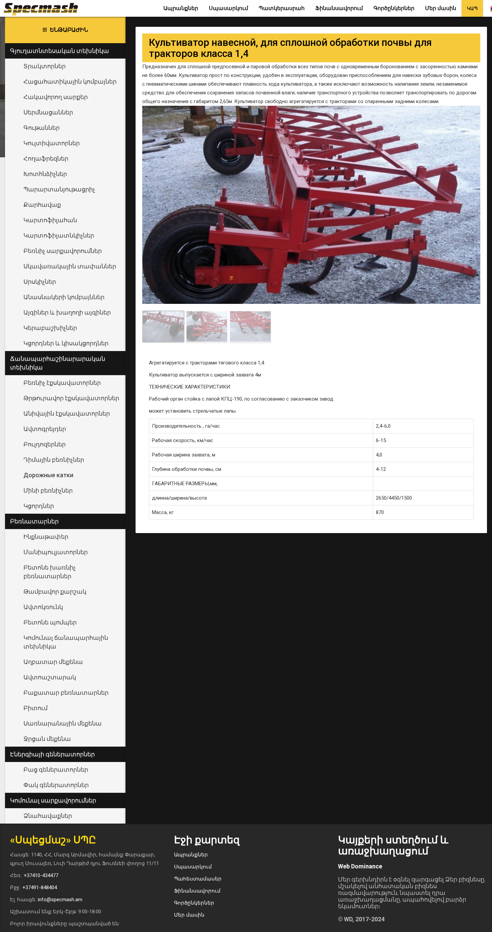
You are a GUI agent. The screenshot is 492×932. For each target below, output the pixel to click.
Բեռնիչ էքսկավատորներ (62, 382)
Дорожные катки (48, 475)
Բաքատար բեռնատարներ (65, 692)
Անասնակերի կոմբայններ (63, 297)
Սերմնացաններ (48, 112)
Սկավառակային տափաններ (69, 266)
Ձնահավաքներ (47, 815)
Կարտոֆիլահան (50, 220)
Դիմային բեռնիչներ (53, 459)
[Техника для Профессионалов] (43, 8)
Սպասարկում (228, 8)
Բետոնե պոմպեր (50, 622)
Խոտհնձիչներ (45, 173)
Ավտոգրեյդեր (44, 428)
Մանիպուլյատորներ (55, 552)
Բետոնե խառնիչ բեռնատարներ (49, 572)
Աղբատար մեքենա (53, 661)
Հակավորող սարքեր (55, 96)
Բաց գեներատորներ (55, 769)
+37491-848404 (39, 887)
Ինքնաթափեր (45, 536)
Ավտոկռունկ (43, 606)
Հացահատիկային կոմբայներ (69, 81)
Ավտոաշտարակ (49, 677)
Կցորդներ (38, 505)
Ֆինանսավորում (339, 8)
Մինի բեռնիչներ (48, 490)
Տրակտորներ (44, 66)
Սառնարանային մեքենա (62, 723)
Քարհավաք (42, 204)
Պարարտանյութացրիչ (59, 189)
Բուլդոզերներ (44, 444)
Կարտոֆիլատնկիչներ (58, 235)
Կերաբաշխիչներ (50, 327)
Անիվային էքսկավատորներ (66, 413)
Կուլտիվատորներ (51, 143)
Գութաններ (41, 127)
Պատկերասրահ (282, 8)
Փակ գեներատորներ (56, 784)
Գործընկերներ (394, 8)
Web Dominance (360, 866)
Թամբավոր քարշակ (54, 591)
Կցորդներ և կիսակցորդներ (65, 343)
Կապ (472, 8)
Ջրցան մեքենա (47, 738)
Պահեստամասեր (198, 879)
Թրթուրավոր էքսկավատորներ (71, 398)
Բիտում (35, 707)
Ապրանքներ (180, 8)
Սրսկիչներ (39, 281)
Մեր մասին (440, 8)
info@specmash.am (60, 900)
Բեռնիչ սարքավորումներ (62, 250)
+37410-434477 (41, 875)
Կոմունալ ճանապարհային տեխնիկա (65, 642)
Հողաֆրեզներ (45, 158)
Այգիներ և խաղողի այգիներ (67, 312)
